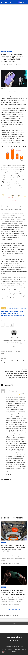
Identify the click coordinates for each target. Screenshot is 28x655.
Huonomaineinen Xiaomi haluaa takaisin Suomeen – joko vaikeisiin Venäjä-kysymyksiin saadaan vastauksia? (13, 549)
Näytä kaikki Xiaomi (13, 609)
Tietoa (14, 651)
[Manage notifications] (3, 652)
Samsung (17, 351)
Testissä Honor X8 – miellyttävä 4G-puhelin (13, 362)
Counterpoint (9, 304)
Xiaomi (3, 51)
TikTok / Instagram (20, 649)
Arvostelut (10, 649)
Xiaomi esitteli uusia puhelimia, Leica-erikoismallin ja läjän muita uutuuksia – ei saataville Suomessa (13, 592)
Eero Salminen (14, 337)
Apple (3, 351)
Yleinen (9, 51)
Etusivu (4, 649)
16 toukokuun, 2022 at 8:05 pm (12, 391)
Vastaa (9, 474)
